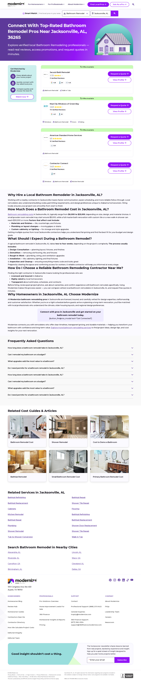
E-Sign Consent (30, 675)
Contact (74, 601)
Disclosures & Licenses (55, 675)
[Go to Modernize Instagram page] (114, 580)
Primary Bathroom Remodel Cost (108, 477)
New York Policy (23, 676)
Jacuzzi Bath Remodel (60, 72)
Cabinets (12, 509)
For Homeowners (35, 4)
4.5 (54, 114)
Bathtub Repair (79, 497)
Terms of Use (21, 675)
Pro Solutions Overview (48, 601)
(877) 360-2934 (77, 622)
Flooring (75, 509)
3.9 (54, 145)
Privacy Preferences (42, 675)
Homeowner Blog (15, 601)
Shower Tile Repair (80, 503)
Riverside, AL (13, 558)
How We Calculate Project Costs (21, 628)
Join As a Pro (118, 4)
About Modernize (75, 4)
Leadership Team (112, 612)
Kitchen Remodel (15, 514)
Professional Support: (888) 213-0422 (86, 607)
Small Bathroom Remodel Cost (66, 477)
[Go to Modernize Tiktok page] (128, 580)
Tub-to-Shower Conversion (20, 537)
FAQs (107, 607)
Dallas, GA (76, 569)
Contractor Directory (16, 622)
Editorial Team (14, 638)
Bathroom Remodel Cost (22, 442)
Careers (108, 617)
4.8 (54, 82)
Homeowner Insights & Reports (52, 620)
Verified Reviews (57, 78)
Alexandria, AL (14, 552)
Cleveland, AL (78, 564)
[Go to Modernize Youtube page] (132, 580)
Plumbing (12, 526)
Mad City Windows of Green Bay (64, 104)
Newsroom (109, 622)
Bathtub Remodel (19, 477)
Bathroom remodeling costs (20, 214)
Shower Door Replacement (84, 526)
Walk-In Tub (77, 537)
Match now (21, 97)
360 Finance (44, 614)
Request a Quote (119, 74)
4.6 (70, 82)
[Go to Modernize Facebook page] (119, 580)
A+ (62, 82)
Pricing (42, 625)
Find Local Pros (97, 4)
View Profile (118, 80)
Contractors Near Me (16, 617)
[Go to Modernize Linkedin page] (123, 580)
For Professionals (55, 4)
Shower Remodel (60, 442)
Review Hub (12, 607)
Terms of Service (51, 678)
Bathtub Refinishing (17, 497)
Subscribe (122, 660)
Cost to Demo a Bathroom (105, 442)
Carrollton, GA (14, 564)
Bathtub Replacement (18, 503)
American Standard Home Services (66, 135)
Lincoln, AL (76, 552)
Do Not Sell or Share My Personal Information (42, 676)
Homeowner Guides (16, 612)
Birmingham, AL (15, 569)
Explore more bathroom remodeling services (71, 328)
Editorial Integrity (15, 633)
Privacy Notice (12, 675)
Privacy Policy (40, 678)
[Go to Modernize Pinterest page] (110, 580)
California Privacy (13, 676)
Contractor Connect (59, 163)
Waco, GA (76, 558)
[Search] (133, 4)
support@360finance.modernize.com (86, 625)
